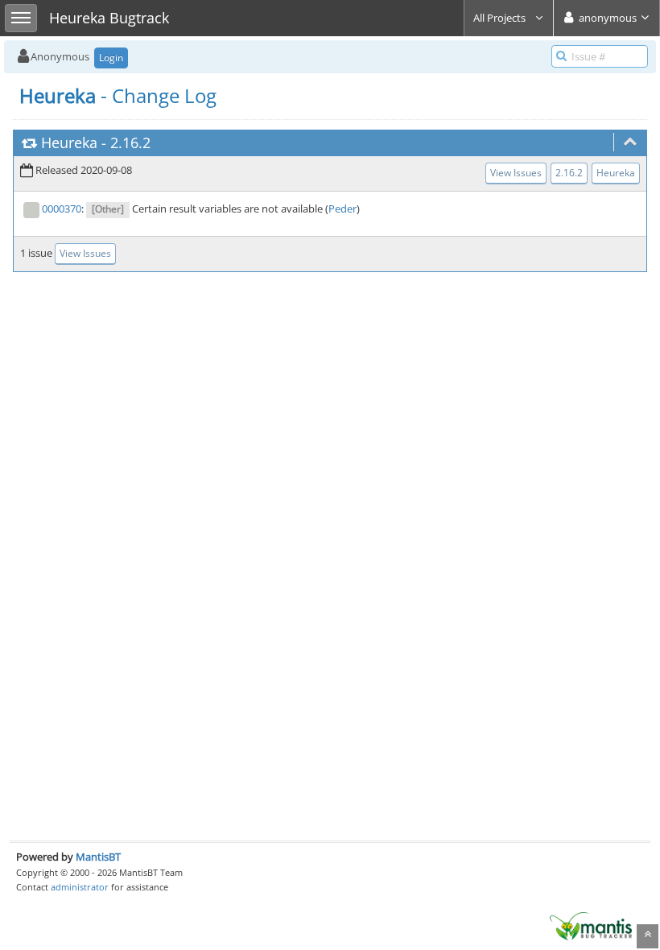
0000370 (61, 208)
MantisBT (98, 856)
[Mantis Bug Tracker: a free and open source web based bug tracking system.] (591, 925)
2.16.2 (130, 142)
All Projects (500, 17)
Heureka (69, 142)
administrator (80, 887)
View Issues (516, 173)
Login (111, 57)
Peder (342, 208)
